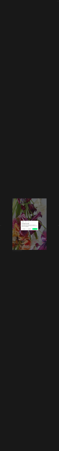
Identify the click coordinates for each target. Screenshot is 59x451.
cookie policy (27, 226)
